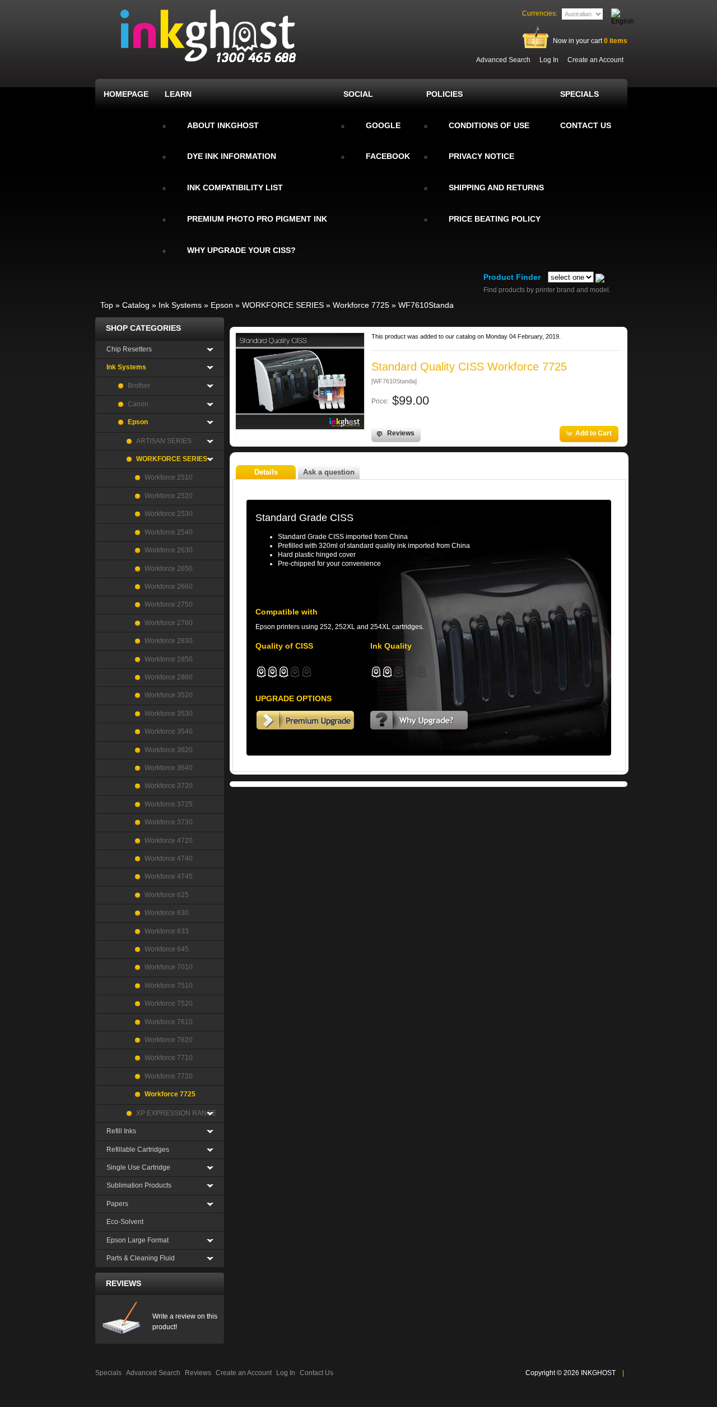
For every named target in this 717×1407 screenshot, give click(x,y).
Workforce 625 (167, 895)
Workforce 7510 (169, 985)
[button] (395, 434)
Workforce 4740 (169, 858)
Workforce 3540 (169, 731)
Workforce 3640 (169, 768)
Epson (222, 305)
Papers (117, 1204)
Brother (139, 386)
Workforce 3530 (169, 713)
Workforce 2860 (169, 677)
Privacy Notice (481, 156)
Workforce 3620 (169, 750)
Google (383, 125)
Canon (138, 404)
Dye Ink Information (231, 156)
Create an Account (595, 60)
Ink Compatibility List (235, 187)
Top (106, 305)
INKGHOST (598, 1373)
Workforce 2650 (169, 569)
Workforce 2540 (169, 532)
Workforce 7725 (361, 305)
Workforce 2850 (169, 659)
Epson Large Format (137, 1240)
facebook (388, 156)
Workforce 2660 (169, 586)
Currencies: (539, 13)
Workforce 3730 (169, 822)
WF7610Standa (426, 305)
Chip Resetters (129, 349)
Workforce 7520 (169, 1003)
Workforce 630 (167, 913)
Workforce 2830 (169, 641)
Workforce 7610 (169, 1022)
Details (266, 472)
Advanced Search (503, 60)
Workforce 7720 (169, 1076)
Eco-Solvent (124, 1222)
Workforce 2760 (169, 623)
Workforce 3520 (169, 695)
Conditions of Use (489, 125)
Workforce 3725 (169, 804)
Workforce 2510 (169, 477)
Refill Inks (121, 1131)
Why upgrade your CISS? (241, 250)
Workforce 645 (167, 949)
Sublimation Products (138, 1185)
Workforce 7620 (169, 1040)
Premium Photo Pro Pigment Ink (257, 218)
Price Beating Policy (495, 218)
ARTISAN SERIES (164, 441)
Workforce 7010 (169, 967)
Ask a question (329, 472)
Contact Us (316, 1373)
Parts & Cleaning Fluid (140, 1258)
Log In (548, 60)
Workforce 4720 (169, 841)
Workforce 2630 (169, 550)
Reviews (123, 1283)
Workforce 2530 (169, 514)
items (615, 41)
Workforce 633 (167, 931)
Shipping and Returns (496, 187)
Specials (108, 1373)
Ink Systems (180, 305)
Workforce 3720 (169, 786)
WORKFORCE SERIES (283, 305)
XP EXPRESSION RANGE (176, 1113)
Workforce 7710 (169, 1058)
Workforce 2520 (169, 496)
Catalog (136, 305)
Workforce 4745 (169, 876)
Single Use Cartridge (138, 1167)
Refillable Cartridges (137, 1149)
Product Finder (512, 277)
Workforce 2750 (169, 604)
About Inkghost (223, 125)
